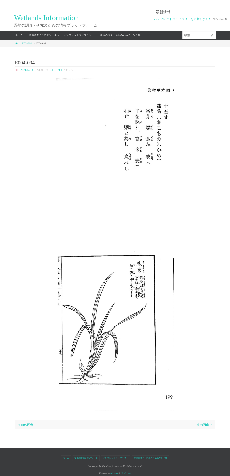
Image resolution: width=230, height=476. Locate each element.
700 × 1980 (56, 70)
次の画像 (203, 424)
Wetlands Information (46, 18)
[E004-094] (115, 244)
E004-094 (27, 43)
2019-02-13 (26, 70)
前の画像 (27, 424)
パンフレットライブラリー (115, 458)
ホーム (66, 458)
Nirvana (114, 473)
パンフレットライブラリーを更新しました (183, 19)
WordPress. (126, 473)
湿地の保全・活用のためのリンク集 (150, 458)
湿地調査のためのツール (86, 458)
